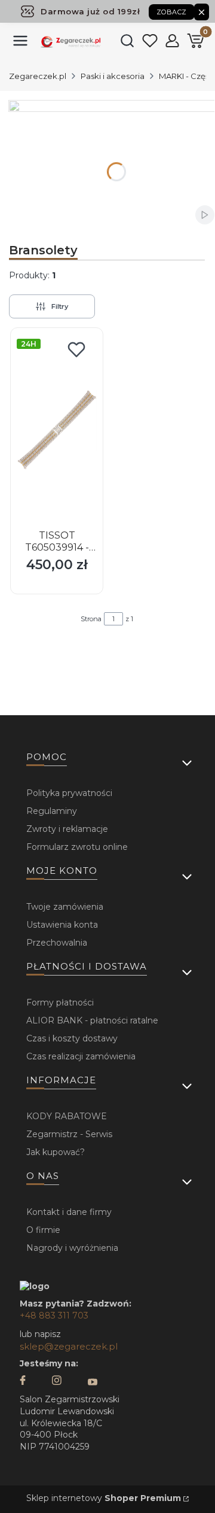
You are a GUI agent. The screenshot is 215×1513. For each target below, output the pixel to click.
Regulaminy (51, 811)
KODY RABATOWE (66, 1116)
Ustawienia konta (62, 924)
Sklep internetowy (103, 1498)
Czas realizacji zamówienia (81, 1056)
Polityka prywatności (69, 793)
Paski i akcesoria (113, 76)
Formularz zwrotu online (77, 846)
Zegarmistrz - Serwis (69, 1134)
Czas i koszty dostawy (72, 1038)
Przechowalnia (56, 942)
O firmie (43, 1230)
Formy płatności (60, 1002)
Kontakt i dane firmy (69, 1212)
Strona (91, 619)
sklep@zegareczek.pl (69, 1346)
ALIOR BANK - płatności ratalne (92, 1020)
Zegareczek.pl (37, 76)
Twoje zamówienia (64, 906)
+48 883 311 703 (54, 1315)
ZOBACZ (171, 12)
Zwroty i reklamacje (67, 829)
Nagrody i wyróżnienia (72, 1247)
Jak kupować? (55, 1152)
